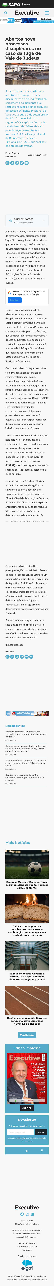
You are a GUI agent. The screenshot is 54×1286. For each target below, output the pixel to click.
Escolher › (14, 300)
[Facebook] (7, 163)
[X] (12, 163)
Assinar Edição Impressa (27, 1237)
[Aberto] (47, 13)
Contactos (27, 1250)
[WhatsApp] (22, 163)
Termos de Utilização (27, 1243)
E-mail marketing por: (27, 1256)
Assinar (27, 1108)
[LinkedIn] (17, 163)
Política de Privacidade (27, 1246)
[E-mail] (27, 163)
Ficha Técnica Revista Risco (27, 1224)
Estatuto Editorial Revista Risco (27, 1233)
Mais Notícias (27, 1035)
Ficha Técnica (27, 1220)
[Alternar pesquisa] (5, 13)
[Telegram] (31, 657)
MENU (27, 4)
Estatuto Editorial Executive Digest (27, 1230)
